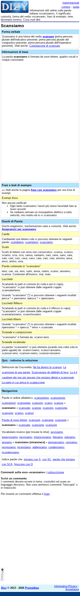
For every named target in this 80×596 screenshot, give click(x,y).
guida (76, 6)
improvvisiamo (42, 437)
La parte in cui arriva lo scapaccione (23, 382)
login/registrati (71, 2)
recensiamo (9, 447)
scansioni (7, 413)
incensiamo (24, 447)
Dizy (4, 587)
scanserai (47, 420)
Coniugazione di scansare (44, 45)
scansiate (24, 407)
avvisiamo (57, 432)
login (47, 493)
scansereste (57, 397)
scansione (61, 407)
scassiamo (46, 242)
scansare (48, 36)
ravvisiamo (25, 437)
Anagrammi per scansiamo (19, 229)
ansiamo (7, 442)
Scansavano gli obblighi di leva (50, 372)
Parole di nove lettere (14, 420)
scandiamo (17, 242)
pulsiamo (69, 437)
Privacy (2, 576)
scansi (48, 403)
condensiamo (56, 447)
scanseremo (41, 397)
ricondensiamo (10, 452)
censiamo (71, 442)
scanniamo (31, 242)
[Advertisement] (40, 541)
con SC (46, 459)
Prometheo (32, 587)
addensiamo (39, 447)
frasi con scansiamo (44, 189)
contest (66, 6)
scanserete (23, 403)
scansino (48, 407)
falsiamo (58, 437)
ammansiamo (56, 442)
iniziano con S (32, 459)
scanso (19, 413)
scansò (29, 413)
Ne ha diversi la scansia (47, 367)
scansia (58, 403)
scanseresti (9, 403)
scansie (36, 407)
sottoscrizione (55, 472)
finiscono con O (23, 464)
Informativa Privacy (65, 586)
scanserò (37, 403)
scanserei (60, 420)
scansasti (34, 420)
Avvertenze (72, 589)
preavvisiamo (10, 437)
